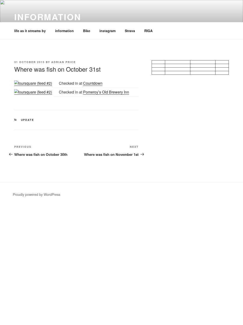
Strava (130, 30)
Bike (86, 30)
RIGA (148, 30)
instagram (107, 30)
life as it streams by (30, 30)
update (27, 120)
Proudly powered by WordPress (36, 194)
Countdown (93, 83)
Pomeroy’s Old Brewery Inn (106, 92)
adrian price (63, 62)
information (47, 16)
